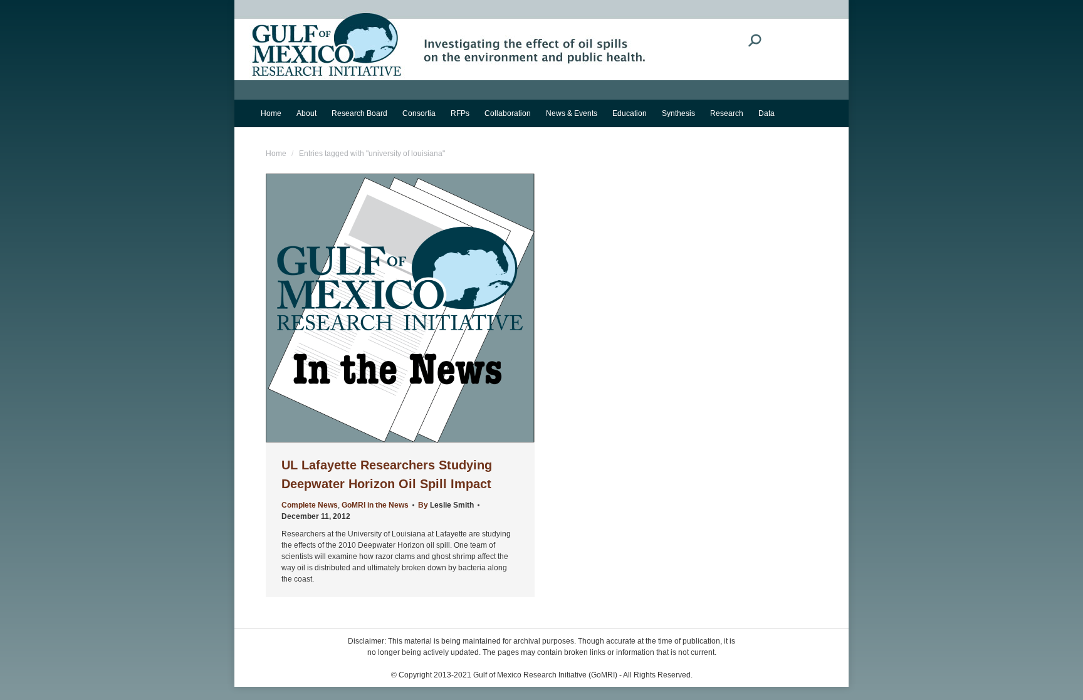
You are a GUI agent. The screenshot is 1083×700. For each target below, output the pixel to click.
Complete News (309, 505)
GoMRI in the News (375, 505)
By (446, 505)
